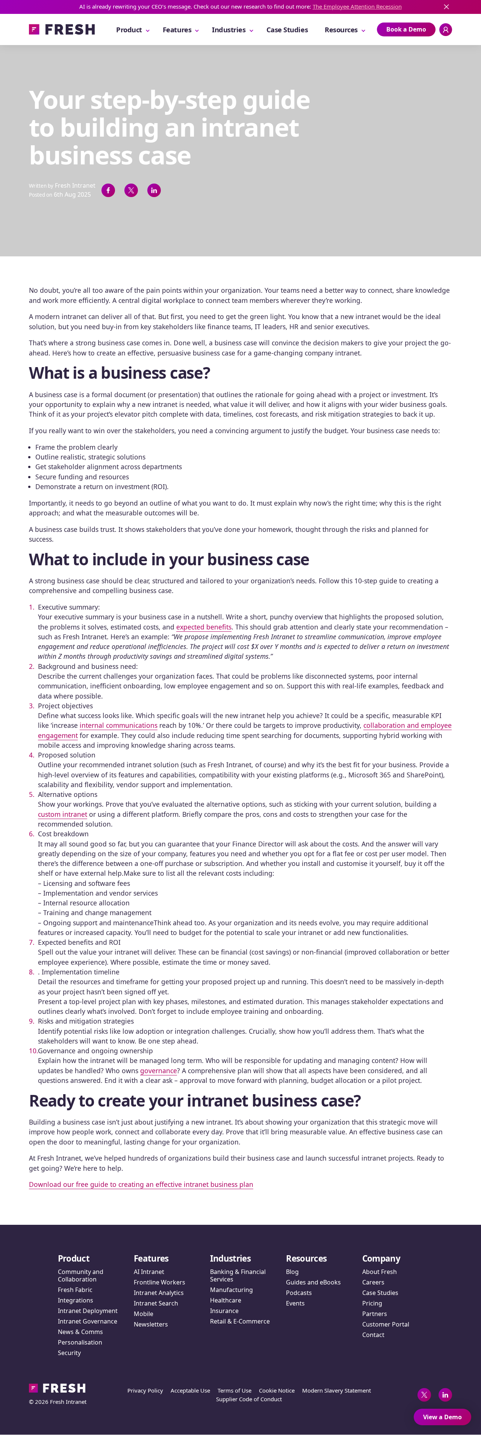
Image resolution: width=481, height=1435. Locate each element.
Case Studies (287, 29)
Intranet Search (156, 1303)
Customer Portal (385, 1324)
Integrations (75, 1300)
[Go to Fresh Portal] (445, 29)
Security (69, 1353)
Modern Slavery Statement (336, 1390)
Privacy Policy (145, 1390)
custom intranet (62, 814)
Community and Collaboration (80, 1275)
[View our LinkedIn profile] (445, 1395)
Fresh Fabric (75, 1290)
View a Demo (442, 1417)
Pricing (372, 1303)
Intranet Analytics (159, 1293)
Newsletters (151, 1324)
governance (158, 1070)
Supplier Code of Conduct (249, 1399)
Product (129, 29)
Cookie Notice (277, 1390)
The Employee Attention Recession (357, 6)
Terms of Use (234, 1390)
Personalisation (80, 1342)
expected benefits (203, 626)
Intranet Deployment (88, 1311)
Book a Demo (406, 29)
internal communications (118, 725)
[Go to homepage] (62, 29)
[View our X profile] (424, 1395)
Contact (373, 1335)
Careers (373, 1282)
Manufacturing (231, 1290)
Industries (228, 29)
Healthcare (225, 1300)
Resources (341, 29)
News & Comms (80, 1332)
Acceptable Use (190, 1390)
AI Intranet (149, 1272)
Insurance (224, 1311)
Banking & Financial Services (238, 1275)
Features (177, 29)
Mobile (143, 1314)
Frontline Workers (159, 1282)
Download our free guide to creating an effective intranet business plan (141, 1184)
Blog (292, 1272)
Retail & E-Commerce (240, 1321)
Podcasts (299, 1293)
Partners (374, 1314)
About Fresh (379, 1272)
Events (295, 1303)
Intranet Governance (87, 1321)
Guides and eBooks (313, 1282)
